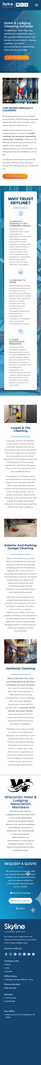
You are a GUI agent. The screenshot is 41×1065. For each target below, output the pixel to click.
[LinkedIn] (24, 954)
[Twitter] (11, 954)
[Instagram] (20, 954)
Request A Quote (20, 901)
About (8, 964)
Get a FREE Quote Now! (17, 58)
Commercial (11, 998)
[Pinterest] (15, 954)
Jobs (7, 968)
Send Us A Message (21, 893)
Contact (9, 971)
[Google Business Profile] (33, 954)
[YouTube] (29, 954)
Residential (10, 1001)
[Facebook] (6, 954)
